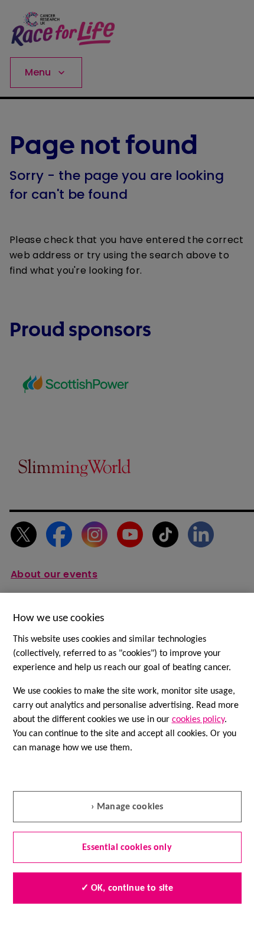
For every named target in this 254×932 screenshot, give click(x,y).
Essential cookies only (127, 847)
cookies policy (198, 719)
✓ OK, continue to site (127, 888)
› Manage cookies (127, 807)
